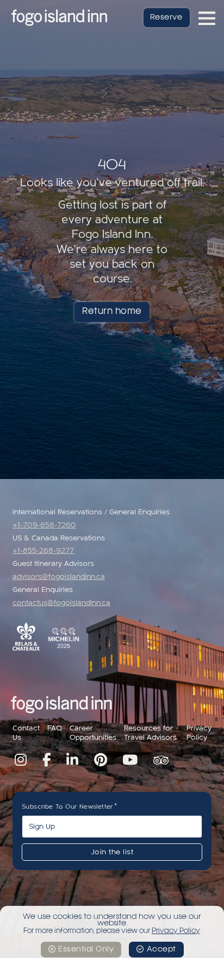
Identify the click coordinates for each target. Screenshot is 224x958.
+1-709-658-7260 (44, 525)
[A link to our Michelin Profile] (63, 638)
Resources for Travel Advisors (150, 733)
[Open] (206, 17)
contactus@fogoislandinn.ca (61, 602)
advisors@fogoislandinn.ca (59, 576)
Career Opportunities (93, 733)
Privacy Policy (198, 733)
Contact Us (26, 733)
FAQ (54, 728)
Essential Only (86, 949)
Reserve (166, 17)
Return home (112, 312)
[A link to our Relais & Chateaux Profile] (26, 636)
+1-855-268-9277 (43, 550)
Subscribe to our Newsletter (67, 806)
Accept (161, 949)
